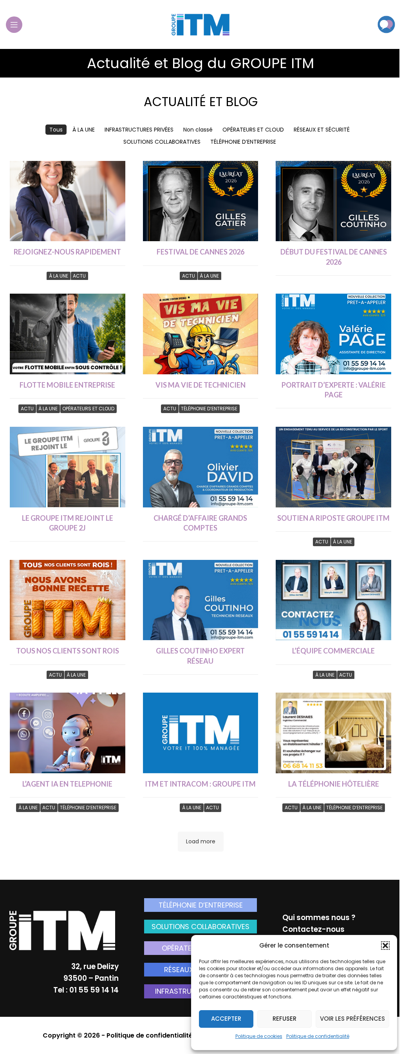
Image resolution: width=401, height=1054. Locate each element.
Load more (200, 841)
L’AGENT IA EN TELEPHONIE (67, 784)
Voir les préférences (352, 1018)
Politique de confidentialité (317, 1036)
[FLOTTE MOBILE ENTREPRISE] (67, 334)
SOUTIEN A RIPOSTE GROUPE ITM (333, 518)
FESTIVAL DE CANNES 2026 (200, 251)
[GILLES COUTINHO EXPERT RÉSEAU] (200, 600)
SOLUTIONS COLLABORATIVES (200, 926)
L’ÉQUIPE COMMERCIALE (333, 650)
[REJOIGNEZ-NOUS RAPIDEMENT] (67, 201)
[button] (385, 945)
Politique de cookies (258, 1036)
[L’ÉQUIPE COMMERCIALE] (333, 600)
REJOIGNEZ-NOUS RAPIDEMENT (67, 251)
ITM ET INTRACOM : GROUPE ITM (200, 784)
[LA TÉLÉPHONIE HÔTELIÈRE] (333, 733)
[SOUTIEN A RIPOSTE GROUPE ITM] (333, 467)
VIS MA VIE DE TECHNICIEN (200, 385)
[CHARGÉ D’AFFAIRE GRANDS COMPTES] (200, 467)
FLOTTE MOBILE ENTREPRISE (67, 385)
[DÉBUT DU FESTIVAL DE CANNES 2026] (333, 201)
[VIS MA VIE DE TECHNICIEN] (200, 334)
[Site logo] (200, 24)
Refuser (284, 1018)
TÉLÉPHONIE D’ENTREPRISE (201, 905)
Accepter (226, 1018)
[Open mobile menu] (14, 24)
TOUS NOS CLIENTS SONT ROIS (67, 650)
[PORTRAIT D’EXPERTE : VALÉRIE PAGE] (333, 334)
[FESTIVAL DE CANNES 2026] (200, 201)
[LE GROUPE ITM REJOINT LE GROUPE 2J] (67, 467)
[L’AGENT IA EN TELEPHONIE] (67, 733)
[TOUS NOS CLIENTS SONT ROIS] (67, 600)
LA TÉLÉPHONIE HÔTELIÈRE (333, 784)
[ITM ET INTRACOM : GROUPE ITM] (200, 733)
